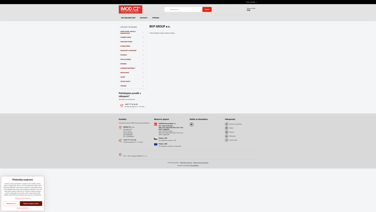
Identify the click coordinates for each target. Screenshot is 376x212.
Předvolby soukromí (186, 163)
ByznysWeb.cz (195, 165)
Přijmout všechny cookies (31, 203)
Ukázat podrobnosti (23, 208)
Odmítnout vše (11, 203)
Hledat (207, 9)
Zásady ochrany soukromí (200, 163)
